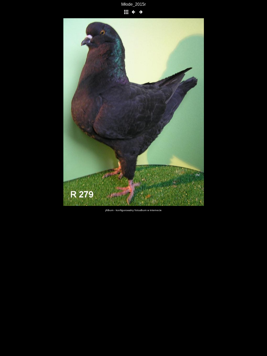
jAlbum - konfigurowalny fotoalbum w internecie (133, 210)
